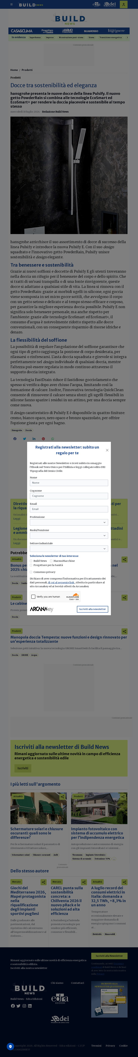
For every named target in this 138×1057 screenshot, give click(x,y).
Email (33, 503)
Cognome (36, 490)
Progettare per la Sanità (48, 565)
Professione (37, 517)
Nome (33, 477)
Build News (40, 560)
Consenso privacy (44, 572)
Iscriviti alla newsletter (92, 609)
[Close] (107, 450)
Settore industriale (41, 543)
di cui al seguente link (61, 582)
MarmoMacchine (64, 560)
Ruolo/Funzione (39, 530)
